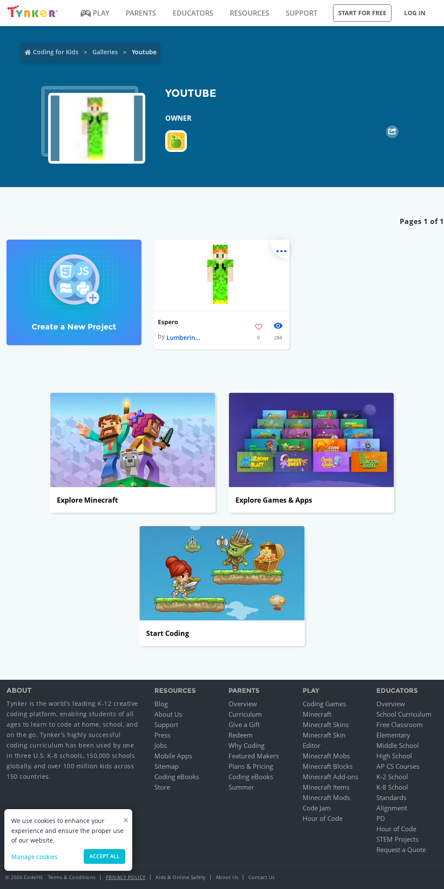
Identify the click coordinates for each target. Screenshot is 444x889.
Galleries (105, 52)
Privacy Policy (126, 877)
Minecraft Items (326, 787)
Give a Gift (244, 724)
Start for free (362, 13)
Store (162, 787)
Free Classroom (399, 724)
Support (166, 724)
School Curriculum (403, 714)
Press (162, 735)
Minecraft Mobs (326, 755)
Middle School (397, 745)
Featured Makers (254, 755)
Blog (161, 703)
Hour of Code (323, 818)
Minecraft (317, 714)
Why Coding (246, 745)
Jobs (160, 745)
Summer (241, 787)
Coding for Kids (55, 52)
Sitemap (166, 766)
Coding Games (324, 703)
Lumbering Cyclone (183, 337)
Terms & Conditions (72, 877)
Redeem (241, 735)
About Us (168, 714)
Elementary (393, 735)
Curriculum (245, 714)
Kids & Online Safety (181, 877)
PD (380, 818)
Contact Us (261, 877)
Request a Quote (401, 849)
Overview (243, 703)
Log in (414, 13)
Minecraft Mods (326, 797)
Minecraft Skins (326, 724)
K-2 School (392, 776)
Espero (168, 322)
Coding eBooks (176, 776)
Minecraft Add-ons (330, 776)
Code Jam (317, 807)
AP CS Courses (397, 766)
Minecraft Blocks (328, 766)
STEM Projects (397, 839)
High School (394, 755)
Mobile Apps (173, 755)
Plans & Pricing (251, 766)
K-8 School (392, 787)
